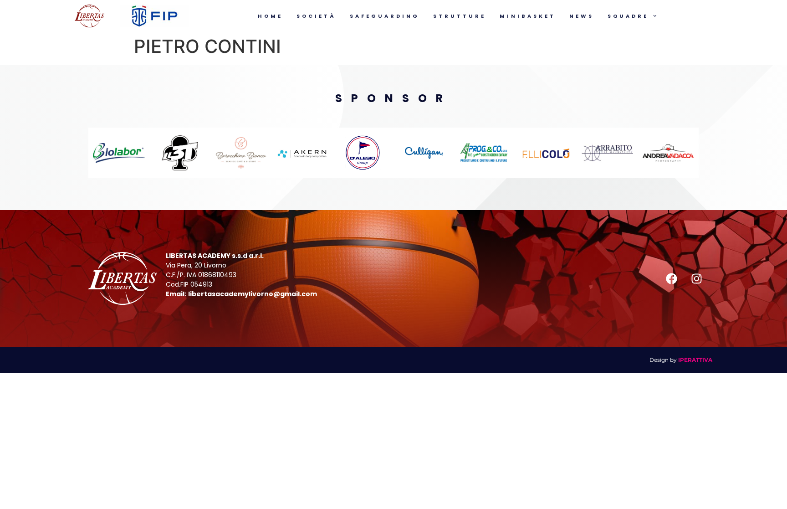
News (581, 16)
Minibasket (528, 16)
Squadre (628, 16)
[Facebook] (671, 278)
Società (316, 16)
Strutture (459, 16)
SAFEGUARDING (384, 16)
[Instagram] (696, 278)
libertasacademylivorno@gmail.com (252, 293)
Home (270, 16)
